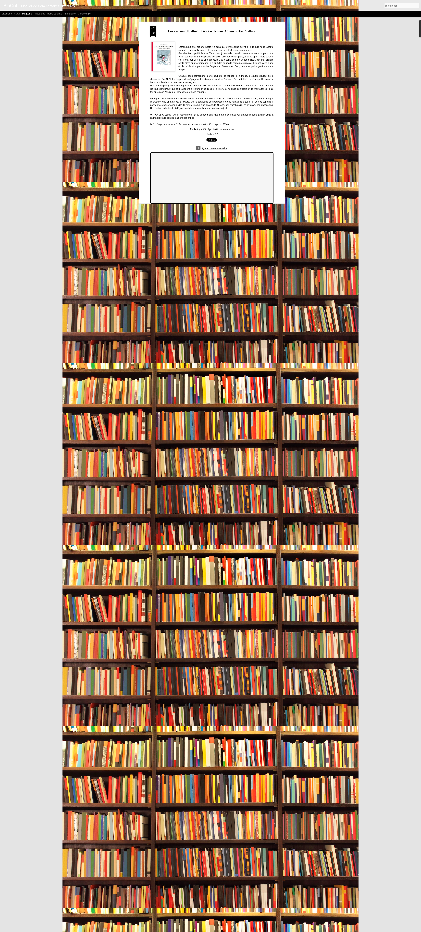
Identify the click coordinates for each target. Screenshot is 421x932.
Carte (17, 13)
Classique (7, 13)
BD (216, 134)
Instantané (70, 13)
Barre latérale (54, 13)
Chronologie (84, 13)
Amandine (228, 129)
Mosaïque (40, 13)
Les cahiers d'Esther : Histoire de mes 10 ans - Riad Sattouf (212, 31)
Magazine (27, 13)
